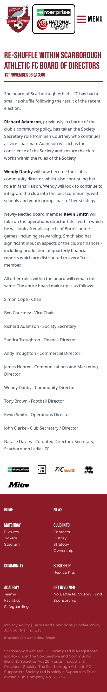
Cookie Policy (89, 625)
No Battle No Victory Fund (78, 594)
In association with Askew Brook (29, 638)
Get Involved (64, 588)
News (58, 510)
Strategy (61, 544)
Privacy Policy (18, 625)
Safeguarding (16, 606)
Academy (11, 588)
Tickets (10, 538)
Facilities (12, 600)
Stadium (12, 544)
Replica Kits (64, 572)
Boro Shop (62, 566)
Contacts (62, 532)
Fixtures (11, 532)
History (60, 538)
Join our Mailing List (22, 630)
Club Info (62, 525)
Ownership (63, 550)
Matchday (12, 525)
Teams (10, 594)
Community (13, 566)
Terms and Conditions (54, 625)
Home (8, 510)
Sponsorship (65, 600)
